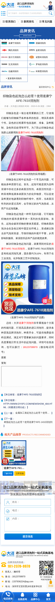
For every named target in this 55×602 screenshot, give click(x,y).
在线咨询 (22, 599)
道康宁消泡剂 (26, 323)
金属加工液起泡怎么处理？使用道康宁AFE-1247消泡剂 (32, 413)
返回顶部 (50, 584)
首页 (48, 599)
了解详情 (8, 473)
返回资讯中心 (45, 87)
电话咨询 (8, 598)
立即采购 (20, 473)
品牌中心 (35, 599)
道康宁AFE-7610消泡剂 (30, 132)
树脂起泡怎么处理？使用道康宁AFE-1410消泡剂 (28, 422)
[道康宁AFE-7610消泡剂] (13, 452)
